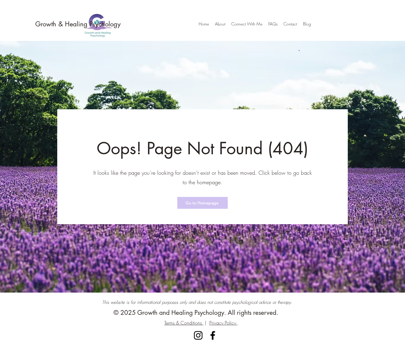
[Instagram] (198, 335)
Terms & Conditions (183, 323)
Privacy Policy (223, 323)
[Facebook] (213, 335)
